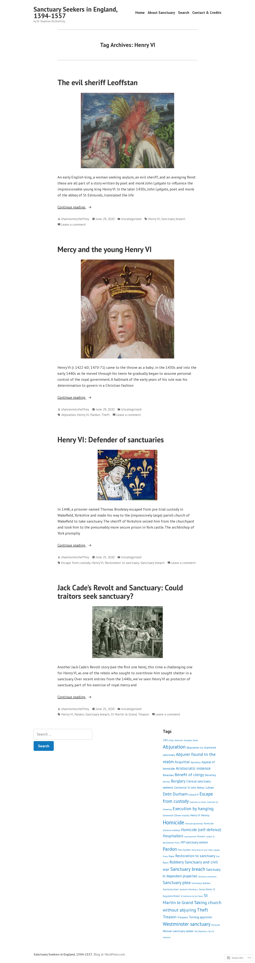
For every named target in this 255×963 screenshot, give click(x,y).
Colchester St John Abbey (189, 787)
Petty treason (214, 850)
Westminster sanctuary (186, 924)
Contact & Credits (206, 12)
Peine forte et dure (199, 850)
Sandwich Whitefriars (189, 889)
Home (140, 12)
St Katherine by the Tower (192, 896)
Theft (105, 415)
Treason (143, 714)
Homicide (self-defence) (201, 829)
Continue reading (71, 207)
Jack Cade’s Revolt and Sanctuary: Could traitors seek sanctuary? (120, 592)
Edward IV (194, 794)
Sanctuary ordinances (207, 876)
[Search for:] (63, 734)
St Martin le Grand (124, 714)
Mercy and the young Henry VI (104, 249)
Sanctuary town (171, 889)
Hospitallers (173, 835)
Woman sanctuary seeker (178, 931)
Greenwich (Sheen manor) (176, 815)
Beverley (210, 775)
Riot (218, 856)
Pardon (95, 415)
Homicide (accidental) (194, 823)
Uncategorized (131, 219)
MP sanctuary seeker (194, 842)
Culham (209, 787)
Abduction (179, 740)
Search (183, 12)
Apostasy (195, 762)
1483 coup (168, 740)
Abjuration (68, 415)
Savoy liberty (205, 889)
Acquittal (182, 761)
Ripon (166, 862)
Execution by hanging (193, 808)
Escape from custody (75, 563)
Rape (171, 856)
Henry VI (154, 219)
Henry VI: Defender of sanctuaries (110, 439)
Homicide (173, 822)
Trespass (182, 917)
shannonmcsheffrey (75, 219)
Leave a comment (73, 224)
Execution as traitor (198, 802)
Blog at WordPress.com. (109, 954)
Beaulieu (168, 775)
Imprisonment (190, 836)
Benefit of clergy (189, 774)
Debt (167, 794)
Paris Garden (184, 849)
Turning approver (200, 917)
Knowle (201, 836)
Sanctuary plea (177, 882)
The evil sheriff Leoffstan (97, 82)
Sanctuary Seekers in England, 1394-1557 (75, 12)
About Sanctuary (161, 12)
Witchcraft (215, 925)
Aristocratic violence (193, 768)
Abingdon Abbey (191, 740)
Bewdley (166, 781)
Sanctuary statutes (201, 883)
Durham (180, 794)
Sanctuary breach (173, 219)
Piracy (165, 856)
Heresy (205, 815)
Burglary (178, 781)
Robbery (177, 862)
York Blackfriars (201, 931)
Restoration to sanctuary (122, 563)
